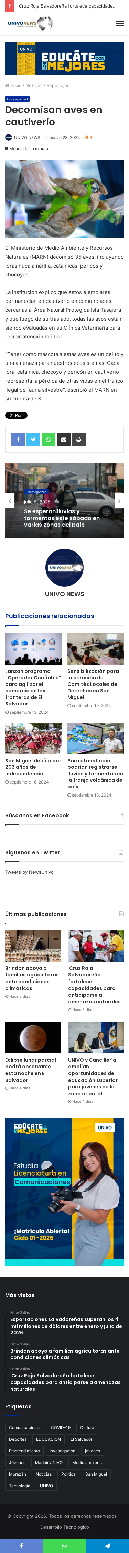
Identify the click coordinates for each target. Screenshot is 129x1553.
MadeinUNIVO (49, 1462)
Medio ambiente (87, 1462)
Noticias (34, 85)
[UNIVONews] (29, 24)
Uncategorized (17, 99)
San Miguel (96, 1474)
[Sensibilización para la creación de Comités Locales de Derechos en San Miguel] (95, 649)
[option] (64, 500)
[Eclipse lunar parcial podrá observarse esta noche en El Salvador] (33, 1037)
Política (68, 1474)
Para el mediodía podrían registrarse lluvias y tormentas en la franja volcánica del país (95, 773)
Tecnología (19, 1485)
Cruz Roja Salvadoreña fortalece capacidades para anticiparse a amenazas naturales (94, 985)
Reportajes (57, 85)
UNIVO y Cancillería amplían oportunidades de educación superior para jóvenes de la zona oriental (93, 1077)
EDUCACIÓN (48, 1439)
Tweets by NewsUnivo (29, 872)
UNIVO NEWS (27, 137)
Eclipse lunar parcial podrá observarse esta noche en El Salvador (30, 1070)
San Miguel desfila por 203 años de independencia (33, 767)
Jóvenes (17, 1462)
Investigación (62, 1450)
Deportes (17, 1439)
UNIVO (46, 1485)
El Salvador (81, 1439)
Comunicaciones (25, 1427)
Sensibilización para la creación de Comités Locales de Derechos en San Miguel (93, 684)
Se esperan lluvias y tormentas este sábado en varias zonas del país (62, 517)
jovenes (92, 1450)
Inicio (15, 85)
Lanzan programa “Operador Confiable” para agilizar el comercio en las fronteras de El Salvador (33, 687)
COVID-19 (61, 1427)
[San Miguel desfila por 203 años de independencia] (33, 738)
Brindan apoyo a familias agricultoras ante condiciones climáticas (32, 978)
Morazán (17, 1474)
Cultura (87, 1427)
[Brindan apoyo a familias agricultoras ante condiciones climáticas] (33, 945)
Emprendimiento (24, 1450)
